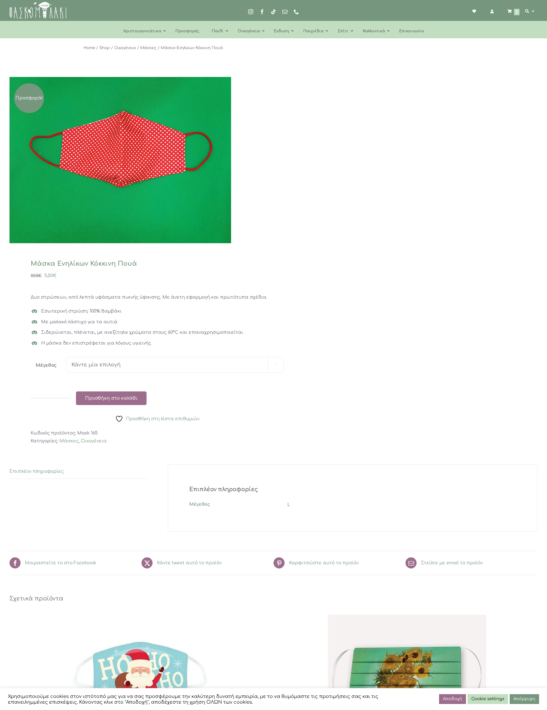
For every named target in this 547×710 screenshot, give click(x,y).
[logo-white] (37, 4)
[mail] (284, 11)
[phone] (296, 11)
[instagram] (250, 11)
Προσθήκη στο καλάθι (111, 398)
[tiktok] (273, 11)
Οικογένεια (94, 441)
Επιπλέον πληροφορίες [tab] (36, 471)
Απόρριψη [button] (524, 699)
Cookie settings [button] (487, 699)
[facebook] (262, 11)
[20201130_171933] (136, 160)
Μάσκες (69, 441)
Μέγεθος (46, 365)
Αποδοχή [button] (452, 699)
